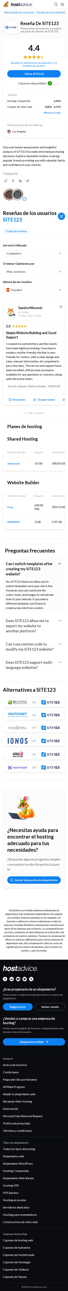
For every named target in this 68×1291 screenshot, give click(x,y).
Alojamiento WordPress (18, 1163)
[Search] (56, 4)
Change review (46, 399)
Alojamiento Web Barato (18, 1178)
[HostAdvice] (18, 4)
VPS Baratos (11, 1192)
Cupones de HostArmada (18, 1254)
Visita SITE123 (34, 73)
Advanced (13, 463)
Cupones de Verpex (15, 1276)
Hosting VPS (11, 1185)
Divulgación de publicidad (51, 12)
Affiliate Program (14, 1086)
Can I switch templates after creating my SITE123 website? (29, 568)
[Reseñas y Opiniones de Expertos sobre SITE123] (6, 181)
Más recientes (16, 271)
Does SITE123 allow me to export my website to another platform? (27, 625)
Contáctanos (11, 1072)
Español (16, 290)
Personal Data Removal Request (23, 1116)
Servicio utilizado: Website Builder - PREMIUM (34, 386)
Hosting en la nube (14, 1200)
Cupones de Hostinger (17, 1262)
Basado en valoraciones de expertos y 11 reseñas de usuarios (34, 64)
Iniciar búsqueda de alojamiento (36, 880)
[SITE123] (10, 27)
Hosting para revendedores (20, 1214)
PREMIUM (13, 522)
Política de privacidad (16, 1123)
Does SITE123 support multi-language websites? (29, 665)
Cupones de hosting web (18, 1240)
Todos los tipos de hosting (19, 1149)
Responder (19, 399)
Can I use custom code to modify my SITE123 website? (30, 646)
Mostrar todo (52, 112)
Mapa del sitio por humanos (20, 1079)
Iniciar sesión (50, 1006)
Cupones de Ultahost (16, 1269)
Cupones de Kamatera (16, 1247)
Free (10, 507)
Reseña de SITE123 (39, 23)
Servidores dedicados (16, 1207)
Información (10, 1108)
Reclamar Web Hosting (17, 1101)
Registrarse (18, 1006)
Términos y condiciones (17, 1130)
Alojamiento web (13, 1156)
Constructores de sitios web (20, 1222)
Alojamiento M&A (32, 1042)
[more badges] (24, 199)
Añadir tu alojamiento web (19, 1094)
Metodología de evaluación (19, 12)
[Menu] (62, 4)
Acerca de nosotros (15, 1065)
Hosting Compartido (16, 1170)
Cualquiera (14, 253)
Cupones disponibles (34, 83)
